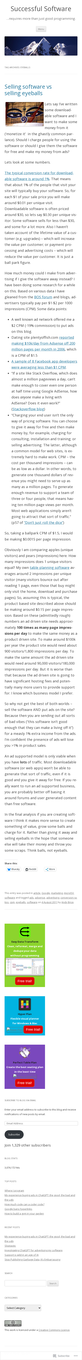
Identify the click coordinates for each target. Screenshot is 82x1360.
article (36, 893)
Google (46, 893)
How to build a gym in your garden (24, 1213)
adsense (40, 897)
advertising (52, 897)
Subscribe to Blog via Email (20, 1100)
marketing (57, 893)
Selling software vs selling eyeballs (28, 90)
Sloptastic (10, 1245)
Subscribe (14, 1134)
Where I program (14, 1190)
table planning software (49, 567)
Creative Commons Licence (54, 1330)
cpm (12, 902)
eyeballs (21, 902)
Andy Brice (67, 902)
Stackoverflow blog (28, 409)
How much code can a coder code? (24, 1204)
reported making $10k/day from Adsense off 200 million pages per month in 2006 (43, 343)
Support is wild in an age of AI (22, 1255)
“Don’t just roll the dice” (43, 522)
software (10, 897)
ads (31, 897)
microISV (69, 893)
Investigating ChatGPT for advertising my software (34, 1250)
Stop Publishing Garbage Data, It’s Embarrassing (32, 1259)
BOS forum (43, 297)
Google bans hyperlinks (18, 1209)
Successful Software (41, 9)
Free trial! (25, 981)
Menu (41, 29)
